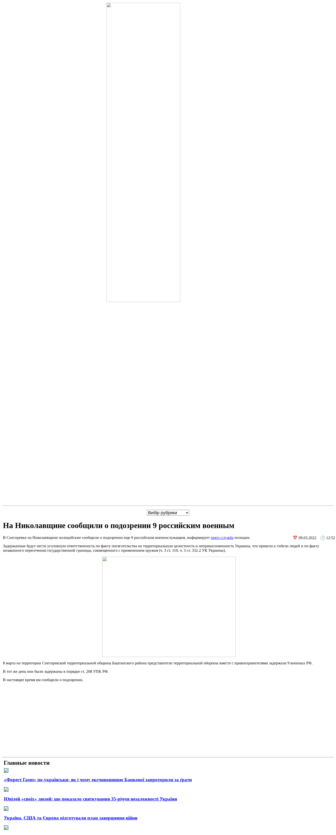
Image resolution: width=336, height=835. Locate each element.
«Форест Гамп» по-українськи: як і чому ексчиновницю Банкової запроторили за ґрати (98, 779)
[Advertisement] (168, 720)
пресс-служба (222, 537)
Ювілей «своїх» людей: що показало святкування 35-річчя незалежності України (90, 798)
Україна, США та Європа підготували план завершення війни (70, 817)
